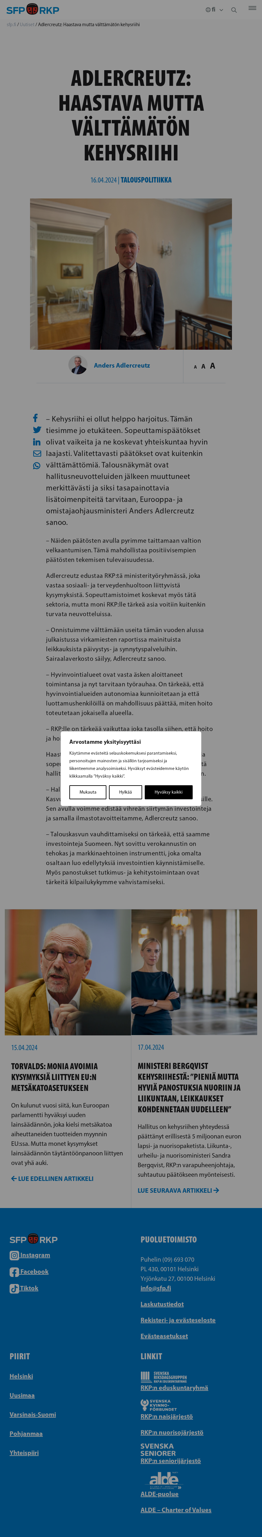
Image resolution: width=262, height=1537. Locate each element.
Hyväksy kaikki (168, 792)
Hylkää (125, 792)
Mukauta (88, 792)
